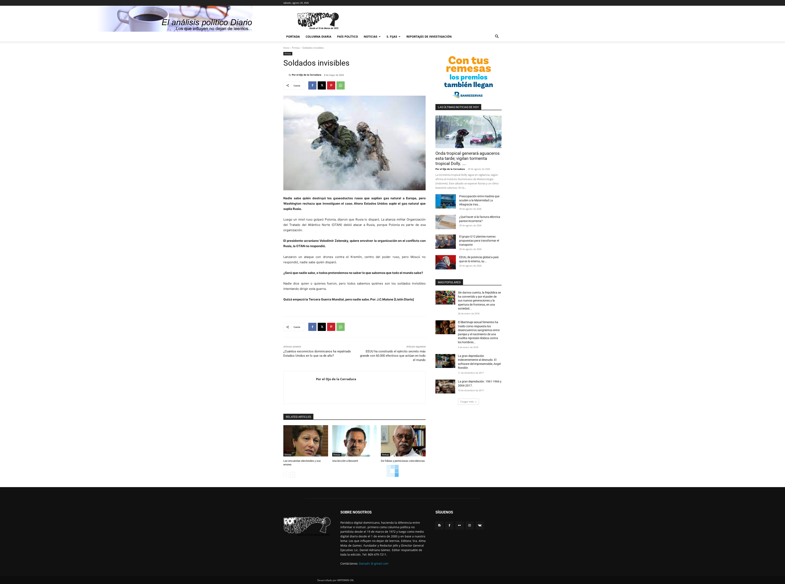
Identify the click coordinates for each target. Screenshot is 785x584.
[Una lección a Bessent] (354, 440)
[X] (322, 85)
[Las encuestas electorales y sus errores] (305, 440)
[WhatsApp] (340, 85)
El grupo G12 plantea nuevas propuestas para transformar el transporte (479, 240)
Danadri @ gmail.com (373, 563)
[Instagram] (470, 525)
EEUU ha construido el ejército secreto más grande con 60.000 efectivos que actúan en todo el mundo (393, 356)
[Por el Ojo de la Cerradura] (286, 75)
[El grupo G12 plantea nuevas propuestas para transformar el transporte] (445, 241)
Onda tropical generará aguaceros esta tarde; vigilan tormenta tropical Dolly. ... (467, 158)
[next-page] (292, 474)
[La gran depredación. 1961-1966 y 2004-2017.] (445, 386)
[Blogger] (439, 525)
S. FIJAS (392, 36)
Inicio (286, 47)
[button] (497, 37)
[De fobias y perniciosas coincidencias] (403, 440)
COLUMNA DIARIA (318, 36)
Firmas (296, 47)
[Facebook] (312, 85)
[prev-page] (285, 474)
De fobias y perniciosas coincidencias (403, 460)
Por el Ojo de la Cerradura (306, 74)
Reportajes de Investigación (429, 36)
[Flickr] (459, 525)
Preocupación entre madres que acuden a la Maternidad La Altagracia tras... (479, 200)
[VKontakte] (480, 525)
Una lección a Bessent (345, 460)
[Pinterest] (331, 85)
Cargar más (467, 401)
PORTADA (293, 36)
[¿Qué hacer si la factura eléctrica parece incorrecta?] (445, 222)
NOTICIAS (370, 36)
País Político (347, 36)
